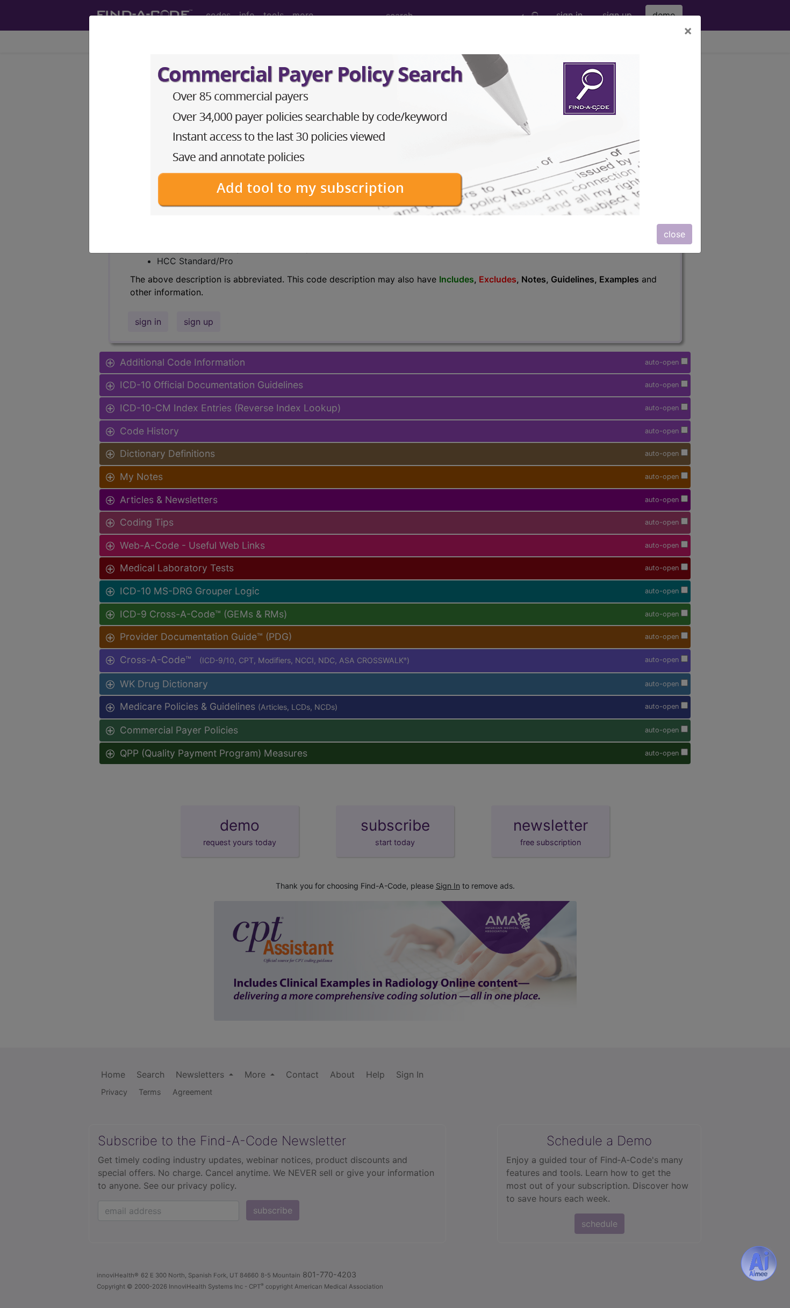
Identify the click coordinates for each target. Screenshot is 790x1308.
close (674, 234)
